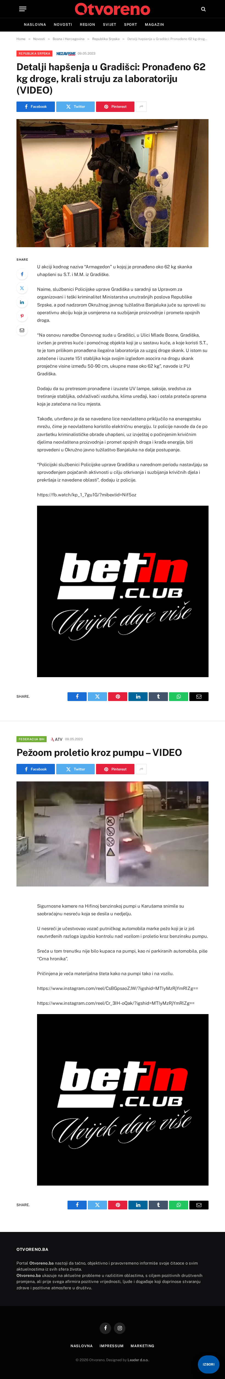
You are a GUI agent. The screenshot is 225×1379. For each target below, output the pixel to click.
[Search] (203, 9)
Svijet (109, 24)
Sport (130, 24)
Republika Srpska (34, 53)
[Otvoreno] (112, 9)
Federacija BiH (31, 739)
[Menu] (22, 9)
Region (87, 24)
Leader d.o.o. (138, 1360)
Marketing (142, 1346)
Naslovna (35, 24)
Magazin (154, 24)
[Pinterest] (21, 316)
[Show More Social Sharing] (141, 107)
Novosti (63, 24)
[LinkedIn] (21, 302)
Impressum (112, 1346)
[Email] (21, 330)
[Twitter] (21, 288)
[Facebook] (21, 274)
